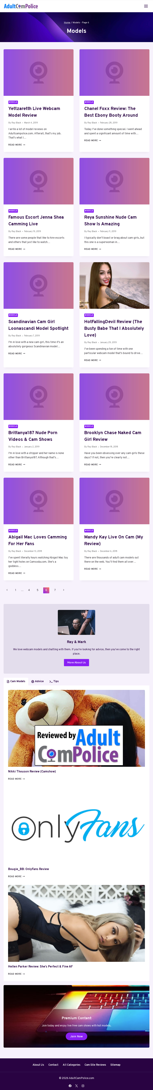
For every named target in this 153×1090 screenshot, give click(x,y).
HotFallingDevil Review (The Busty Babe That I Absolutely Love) (114, 328)
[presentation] (39, 72)
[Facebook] (70, 1086)
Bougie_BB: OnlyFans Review (28, 869)
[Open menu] (145, 6)
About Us (38, 1065)
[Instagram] (83, 1086)
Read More (16, 145)
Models (13, 102)
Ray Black (16, 122)
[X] (76, 1086)
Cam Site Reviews (95, 1065)
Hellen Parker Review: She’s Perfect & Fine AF (40, 967)
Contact (53, 1065)
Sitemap (115, 1065)
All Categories (71, 1065)
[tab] (16, 681)
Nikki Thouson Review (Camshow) (32, 772)
